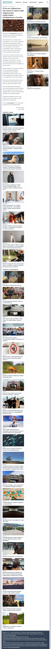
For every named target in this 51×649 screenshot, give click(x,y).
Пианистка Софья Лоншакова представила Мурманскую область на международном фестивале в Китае (13, 412)
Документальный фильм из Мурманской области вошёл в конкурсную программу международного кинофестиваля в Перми (13, 574)
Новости (18, 2)
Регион (25, 2)
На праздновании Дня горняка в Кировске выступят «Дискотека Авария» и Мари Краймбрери (13, 539)
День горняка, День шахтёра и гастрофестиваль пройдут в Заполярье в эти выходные (13, 339)
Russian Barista (13, 33)
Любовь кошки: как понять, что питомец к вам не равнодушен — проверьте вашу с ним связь (12, 148)
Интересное (5, 6)
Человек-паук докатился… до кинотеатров (13, 556)
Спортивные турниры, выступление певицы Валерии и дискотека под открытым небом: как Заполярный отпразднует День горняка (13, 467)
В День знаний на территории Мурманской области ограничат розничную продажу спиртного (13, 358)
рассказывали (10, 103)
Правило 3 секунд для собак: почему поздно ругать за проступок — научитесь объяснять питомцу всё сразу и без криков (13, 265)
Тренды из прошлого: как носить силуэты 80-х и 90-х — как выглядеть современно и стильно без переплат (12, 227)
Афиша (41, 2)
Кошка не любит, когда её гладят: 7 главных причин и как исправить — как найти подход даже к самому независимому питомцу (13, 246)
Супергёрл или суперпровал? (34, 88)
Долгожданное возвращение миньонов (12, 285)
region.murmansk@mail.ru (14, 647)
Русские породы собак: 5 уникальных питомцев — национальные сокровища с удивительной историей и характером (12, 167)
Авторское (33, 2)
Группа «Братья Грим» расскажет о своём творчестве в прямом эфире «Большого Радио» (12, 320)
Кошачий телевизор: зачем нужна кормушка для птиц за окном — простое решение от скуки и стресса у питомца (13, 129)
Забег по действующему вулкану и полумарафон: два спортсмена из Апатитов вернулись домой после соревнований (13, 431)
